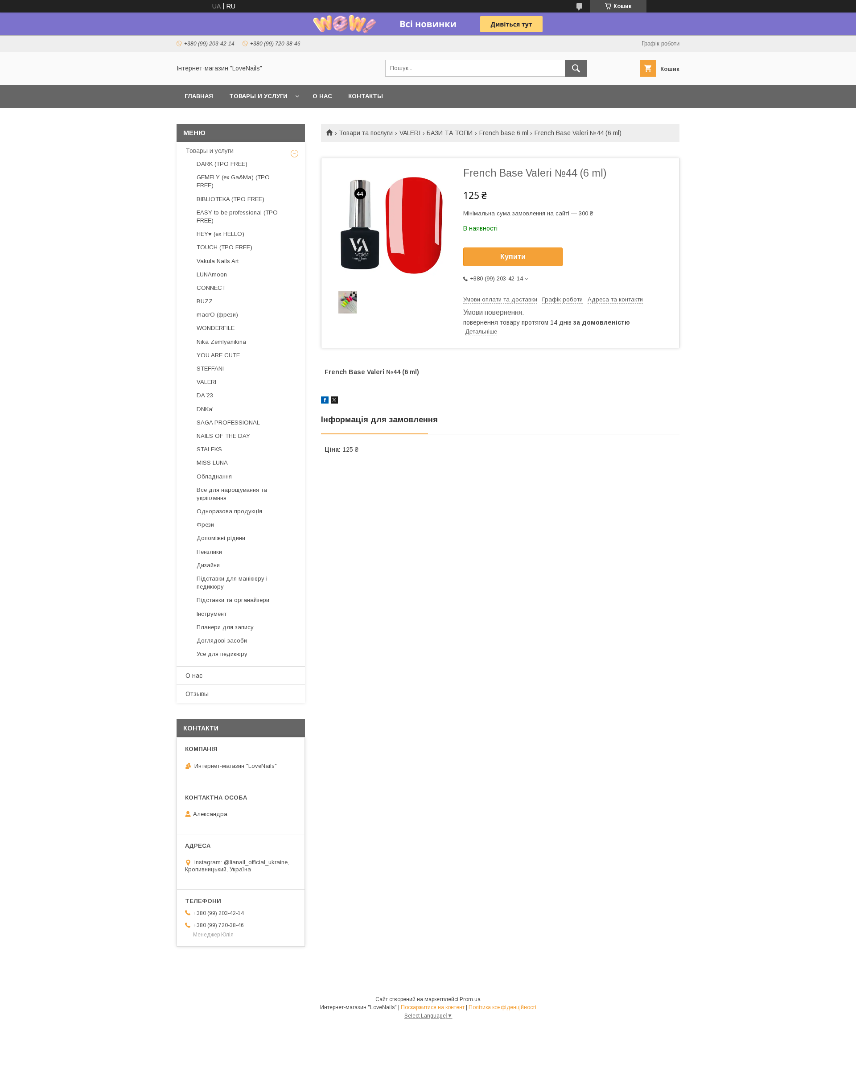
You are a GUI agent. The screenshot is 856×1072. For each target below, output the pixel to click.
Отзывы (197, 693)
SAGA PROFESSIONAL (228, 422)
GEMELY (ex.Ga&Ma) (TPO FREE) (233, 181)
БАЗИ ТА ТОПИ (450, 132)
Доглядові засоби (222, 640)
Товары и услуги (258, 96)
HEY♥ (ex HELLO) (220, 234)
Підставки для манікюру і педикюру (232, 582)
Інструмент (211, 613)
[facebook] (325, 401)
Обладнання (214, 476)
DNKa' (205, 409)
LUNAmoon (212, 274)
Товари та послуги (366, 132)
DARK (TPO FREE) (222, 164)
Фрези (205, 524)
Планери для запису (225, 627)
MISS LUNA (212, 462)
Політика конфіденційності (502, 1007)
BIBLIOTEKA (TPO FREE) (230, 199)
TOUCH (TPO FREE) (224, 247)
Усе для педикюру (222, 654)
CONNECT (211, 287)
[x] (334, 401)
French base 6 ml (503, 132)
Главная (199, 96)
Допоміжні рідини (221, 538)
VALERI (409, 132)
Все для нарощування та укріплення (232, 494)
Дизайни (208, 565)
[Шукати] (576, 68)
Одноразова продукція (229, 511)
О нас (322, 96)
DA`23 (205, 395)
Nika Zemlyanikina (221, 341)
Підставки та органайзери (233, 600)
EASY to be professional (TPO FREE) (237, 216)
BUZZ (205, 301)
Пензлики (209, 551)
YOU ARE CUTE (218, 355)
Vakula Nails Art (218, 261)
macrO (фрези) (217, 314)
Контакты (365, 96)
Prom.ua (470, 999)
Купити (513, 256)
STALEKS (209, 449)
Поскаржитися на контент (433, 1007)
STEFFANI (210, 368)
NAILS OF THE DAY (223, 436)
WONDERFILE (216, 328)
